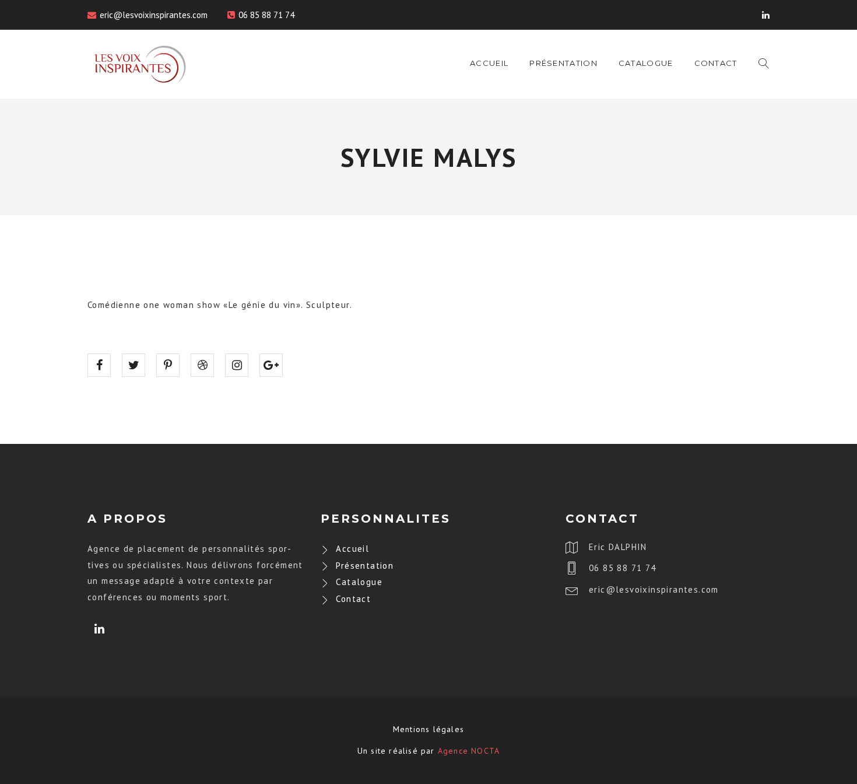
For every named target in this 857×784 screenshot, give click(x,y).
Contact (715, 63)
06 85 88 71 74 (266, 14)
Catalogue (646, 63)
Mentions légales (428, 729)
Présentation (563, 63)
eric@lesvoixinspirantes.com (154, 14)
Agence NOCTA (469, 751)
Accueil (489, 63)
